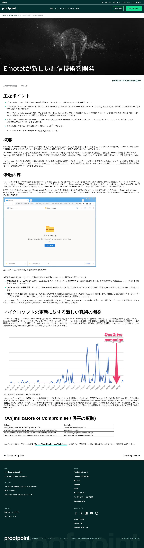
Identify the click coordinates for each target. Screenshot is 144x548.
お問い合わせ (78, 523)
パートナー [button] (105, 2)
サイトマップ (64, 538)
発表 (7, 403)
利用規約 (35, 538)
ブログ (4, 15)
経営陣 (76, 488)
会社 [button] (77, 8)
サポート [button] (115, 2)
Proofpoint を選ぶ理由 (81, 476)
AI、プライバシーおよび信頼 (83, 497)
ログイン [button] (125, 2)
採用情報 (77, 484)
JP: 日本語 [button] (135, 2)
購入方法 (77, 480)
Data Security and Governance (15, 476)
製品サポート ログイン (11, 512)
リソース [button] (71, 8)
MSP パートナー (9, 491)
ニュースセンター (79, 493)
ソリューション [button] (60, 8)
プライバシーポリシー (49, 538)
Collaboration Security (12, 472)
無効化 (59, 403)
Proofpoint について (81, 472)
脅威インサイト (14, 15)
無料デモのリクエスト (81, 527)
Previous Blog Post (15, 455)
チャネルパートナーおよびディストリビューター (20, 486)
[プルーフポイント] (10, 8)
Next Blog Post (130, 455)
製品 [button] (51, 8)
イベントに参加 (79, 519)
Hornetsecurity (79, 501)
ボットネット (90, 147)
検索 (5, 2)
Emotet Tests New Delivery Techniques (51, 444)
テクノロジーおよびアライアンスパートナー (19, 495)
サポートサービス (10, 516)
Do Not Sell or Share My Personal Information (86, 538)
